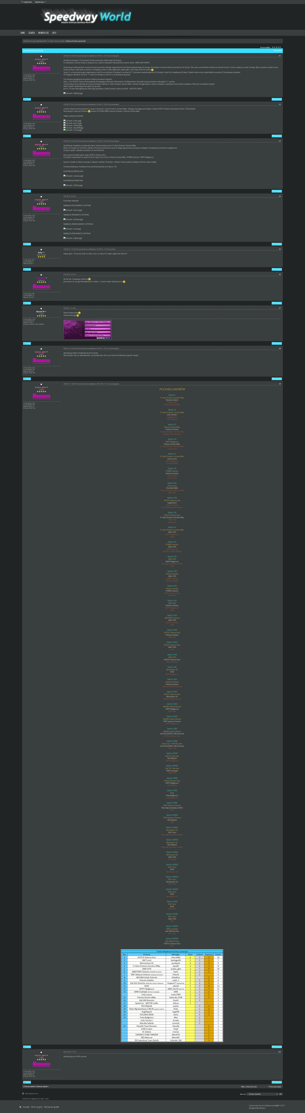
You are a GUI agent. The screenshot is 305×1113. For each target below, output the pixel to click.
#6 (280, 274)
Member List (43, 32)
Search (32, 32)
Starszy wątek (29, 1086)
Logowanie (27, 2)
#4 (280, 196)
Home (23, 32)
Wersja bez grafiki (51, 1107)
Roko (40, 252)
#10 (279, 1052)
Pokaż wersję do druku (31, 1093)
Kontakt (26, 1107)
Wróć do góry (37, 1107)
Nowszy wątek (41, 1086)
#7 (280, 308)
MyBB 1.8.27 (280, 1105)
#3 (280, 141)
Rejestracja (39, 2)
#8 (280, 348)
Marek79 (40, 311)
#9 (280, 384)
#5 (280, 249)
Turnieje (50, 41)
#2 (280, 104)
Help (54, 32)
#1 (280, 56)
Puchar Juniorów (59, 41)
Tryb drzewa (277, 50)
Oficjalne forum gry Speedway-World (35, 41)
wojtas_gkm (115, 56)
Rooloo (262, 1108)
